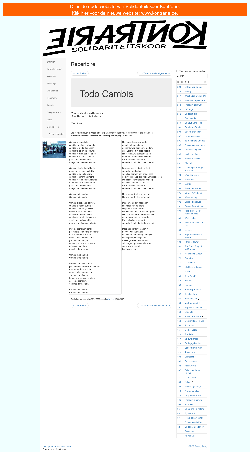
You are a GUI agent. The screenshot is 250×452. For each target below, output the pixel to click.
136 (179, 361)
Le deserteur (190, 377)
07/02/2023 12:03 (63, 446)
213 (179, 109)
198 (179, 179)
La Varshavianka (192, 136)
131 (179, 377)
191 (179, 206)
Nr (178, 82)
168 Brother (79, 73)
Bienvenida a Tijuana (194, 320)
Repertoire (52, 97)
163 (179, 289)
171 (179, 271)
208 (179, 131)
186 (179, 229)
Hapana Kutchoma (193, 307)
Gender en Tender (193, 127)
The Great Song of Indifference (193, 248)
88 (178, 413)
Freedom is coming (193, 399)
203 (179, 154)
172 (179, 267)
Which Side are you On (195, 95)
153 (179, 320)
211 (179, 118)
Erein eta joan (191, 298)
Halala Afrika (190, 365)
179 (179, 253)
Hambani (189, 285)
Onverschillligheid (193, 149)
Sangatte (189, 311)
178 (179, 258)
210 (179, 122)
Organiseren (52, 90)
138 (179, 356)
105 (179, 399)
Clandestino (190, 356)
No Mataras (190, 435)
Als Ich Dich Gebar (193, 253)
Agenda (50, 105)
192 (179, 201)
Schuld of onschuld (193, 158)
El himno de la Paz (193, 422)
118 (179, 390)
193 (179, 197)
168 (179, 280)
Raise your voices (193, 188)
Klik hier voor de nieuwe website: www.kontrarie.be (124, 12)
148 (179, 334)
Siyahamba (190, 413)
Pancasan (189, 431)
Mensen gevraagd (193, 386)
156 (179, 311)
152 (179, 325)
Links (49, 119)
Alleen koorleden (56, 134)
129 (179, 386)
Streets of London (193, 131)
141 (179, 347)
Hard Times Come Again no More (193, 212)
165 (179, 285)
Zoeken (180, 75)
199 (179, 174)
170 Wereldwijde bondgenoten (154, 73)
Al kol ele (189, 334)
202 (179, 158)
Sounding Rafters (193, 289)
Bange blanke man (193, 347)
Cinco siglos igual (193, 201)
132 (179, 370)
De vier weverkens (193, 192)
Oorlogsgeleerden (193, 343)
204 (179, 149)
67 (178, 417)
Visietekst (51, 76)
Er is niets (189, 179)
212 (179, 113)
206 (179, 140)
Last (45, 446)
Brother (188, 280)
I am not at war (191, 241)
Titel (187, 82)
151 (179, 329)
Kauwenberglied (192, 390)
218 (179, 91)
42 (178, 426)
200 (179, 167)
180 (179, 246)
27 (178, 431)
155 (179, 316)
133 (179, 365)
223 (179, 86)
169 (179, 276)
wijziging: (110, 299)
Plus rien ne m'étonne (195, 145)
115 (179, 395)
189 (179, 218)
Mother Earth (191, 329)
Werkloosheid (191, 218)
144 (179, 343)
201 (179, 163)
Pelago (188, 381)
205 (179, 145)
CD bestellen (53, 126)
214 (179, 104)
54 (178, 422)
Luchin (188, 183)
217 (179, 95)
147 (179, 338)
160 (179, 298)
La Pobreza (190, 262)
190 (179, 210)
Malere (188, 271)
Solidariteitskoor (54, 68)
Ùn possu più (191, 113)
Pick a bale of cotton (194, 417)
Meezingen (52, 83)
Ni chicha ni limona (193, 267)
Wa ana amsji (191, 197)
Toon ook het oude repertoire (192, 71)
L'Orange (189, 109)
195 (179, 192)
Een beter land (191, 118)
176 (179, 262)
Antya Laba (190, 352)
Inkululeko (189, 404)
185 (179, 234)
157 (179, 307)
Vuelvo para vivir (192, 302)
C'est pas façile (192, 174)
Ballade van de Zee (194, 86)
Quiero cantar (191, 361)
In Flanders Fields (193, 316)
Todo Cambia (191, 276)
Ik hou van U (190, 325)
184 (179, 241)
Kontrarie (50, 62)
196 (179, 188)
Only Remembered (193, 395)
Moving (188, 91)
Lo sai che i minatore (194, 408)
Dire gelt (188, 163)
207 (179, 136)
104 (179, 404)
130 (179, 381)
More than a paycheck (195, 100)
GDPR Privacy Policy (198, 446)
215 (179, 100)
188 (179, 222)
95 (178, 408)
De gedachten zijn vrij (194, 426)
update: (51, 446)
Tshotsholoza (191, 293)
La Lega (188, 229)
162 (179, 293)
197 (179, 183)
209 (179, 127)
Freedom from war (193, 104)
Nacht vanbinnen (192, 154)
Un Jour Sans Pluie (193, 122)
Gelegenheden (54, 112)
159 (179, 302)
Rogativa (189, 258)
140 (179, 352)
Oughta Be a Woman (194, 206)
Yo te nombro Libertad (195, 140)
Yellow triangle (191, 338)
